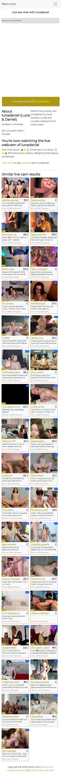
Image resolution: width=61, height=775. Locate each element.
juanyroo (7, 475)
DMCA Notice (39, 770)
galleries (26, 163)
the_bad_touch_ (11, 406)
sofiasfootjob (38, 303)
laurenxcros (38, 579)
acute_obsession (11, 579)
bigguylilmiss (38, 234)
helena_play (38, 200)
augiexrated (9, 647)
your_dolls (37, 372)
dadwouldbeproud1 (40, 613)
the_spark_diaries (40, 647)
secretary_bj (9, 234)
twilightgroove (10, 682)
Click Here (7, 163)
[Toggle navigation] (55, 4)
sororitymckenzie (40, 682)
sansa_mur (37, 338)
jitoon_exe (8, 269)
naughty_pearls (40, 544)
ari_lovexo (8, 303)
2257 (51, 770)
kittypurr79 (8, 441)
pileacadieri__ (38, 441)
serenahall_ (37, 475)
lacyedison (37, 716)
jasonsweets (9, 544)
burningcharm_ (11, 613)
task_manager (39, 269)
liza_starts (7, 510)
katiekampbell (10, 716)
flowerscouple (39, 510)
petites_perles (10, 200)
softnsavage (9, 751)
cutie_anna (37, 406)
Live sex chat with (30, 101)
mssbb (6, 338)
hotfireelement (11, 372)
